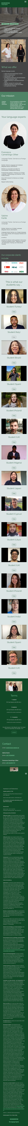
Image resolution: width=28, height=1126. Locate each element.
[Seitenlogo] (14, 769)
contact (14, 732)
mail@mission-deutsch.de (12, 747)
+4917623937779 (10, 763)
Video (14, 311)
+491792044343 (10, 755)
